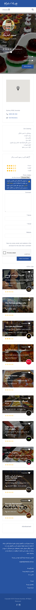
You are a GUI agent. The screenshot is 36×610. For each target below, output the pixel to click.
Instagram (19, 605)
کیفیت (29, 168)
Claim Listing (27, 61)
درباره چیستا (30, 588)
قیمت (29, 170)
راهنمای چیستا (30, 585)
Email (29, 224)
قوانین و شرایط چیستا (28, 571)
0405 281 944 (13, 114)
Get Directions (13, 117)
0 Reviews (18, 49)
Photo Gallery (27, 175)
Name (29, 215)
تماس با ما (31, 575)
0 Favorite (6, 52)
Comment (28, 192)
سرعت (29, 165)
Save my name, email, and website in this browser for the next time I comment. (18, 244)
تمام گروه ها (30, 568)
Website (28, 232)
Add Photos (28, 57)
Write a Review (27, 66)
